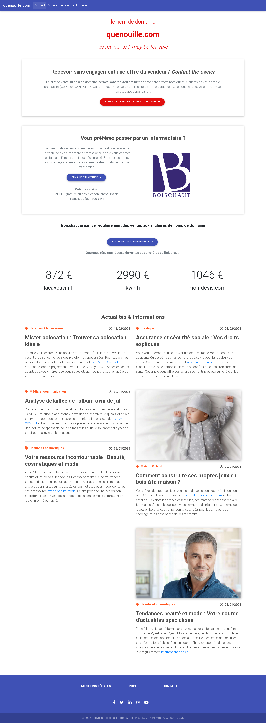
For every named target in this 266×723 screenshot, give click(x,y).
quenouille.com (133, 34)
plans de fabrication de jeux (203, 495)
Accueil (40, 5)
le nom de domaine (133, 22)
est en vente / (133, 47)
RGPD (133, 686)
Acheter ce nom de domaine (67, 5)
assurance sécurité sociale (205, 362)
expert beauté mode (62, 491)
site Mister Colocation (107, 362)
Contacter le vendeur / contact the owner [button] (130, 102)
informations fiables (174, 652)
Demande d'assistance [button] (85, 177)
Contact (170, 686)
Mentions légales (96, 686)
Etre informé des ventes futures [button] (130, 242)
